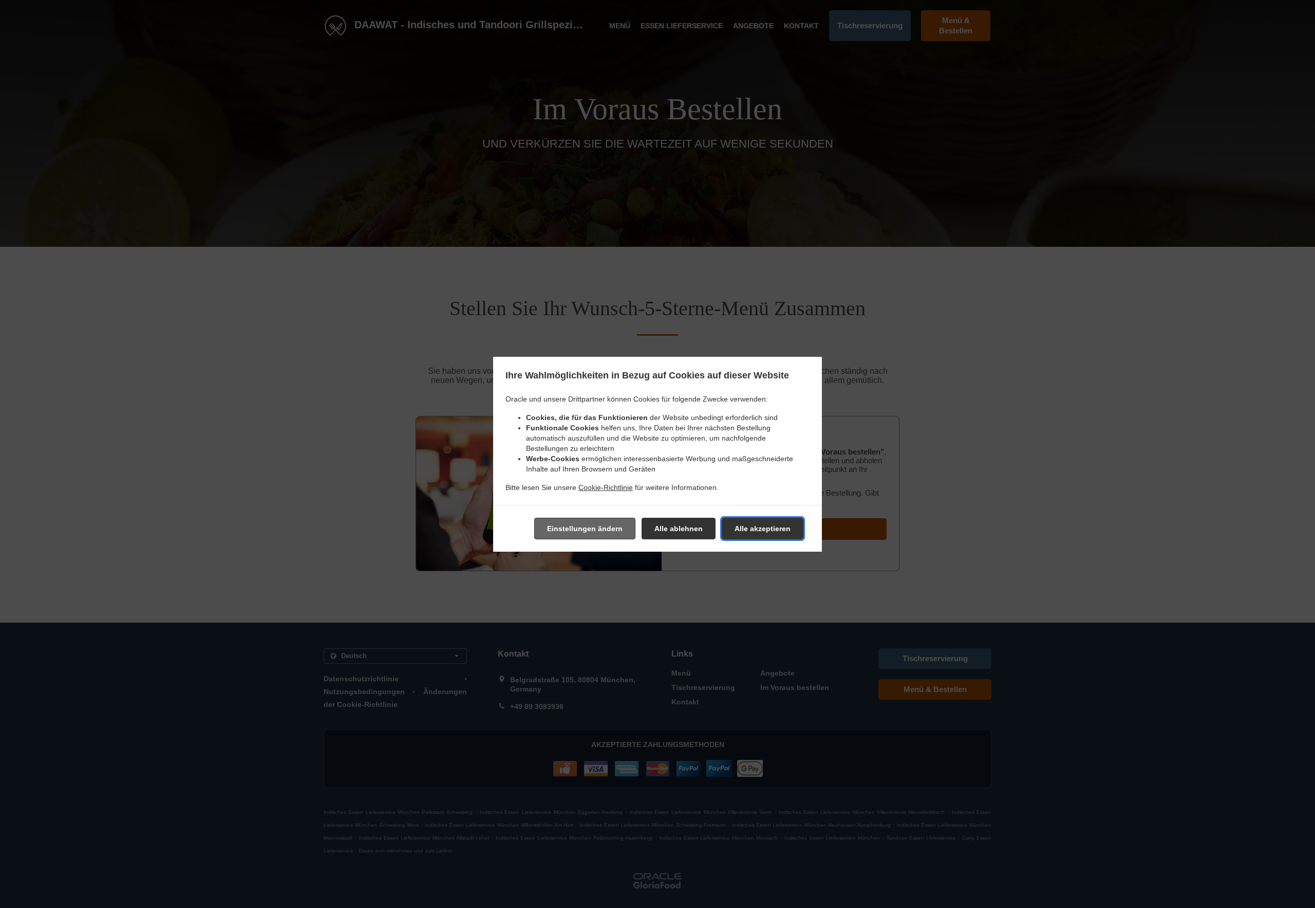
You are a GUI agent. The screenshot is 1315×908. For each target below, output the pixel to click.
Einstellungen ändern (585, 528)
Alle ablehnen (678, 528)
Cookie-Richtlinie (605, 487)
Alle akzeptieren (763, 528)
